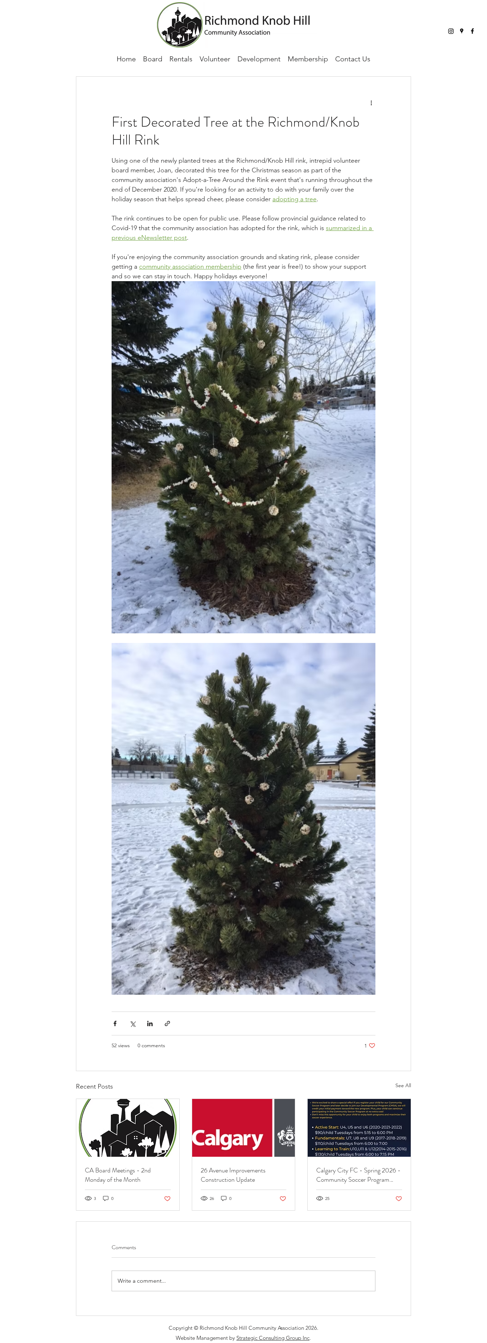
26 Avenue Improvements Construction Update (233, 1175)
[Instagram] (451, 31)
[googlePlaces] (461, 31)
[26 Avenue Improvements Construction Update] (243, 1128)
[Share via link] (167, 1023)
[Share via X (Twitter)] (132, 1023)
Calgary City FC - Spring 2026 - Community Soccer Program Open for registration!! (358, 1175)
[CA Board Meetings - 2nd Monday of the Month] (127, 1128)
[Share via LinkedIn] (150, 1023)
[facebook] (472, 31)
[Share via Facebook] (115, 1023)
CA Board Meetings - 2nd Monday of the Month (118, 1175)
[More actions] (371, 102)
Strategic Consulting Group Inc (272, 1337)
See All (403, 1085)
